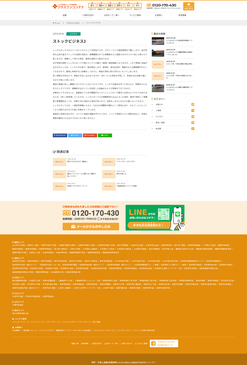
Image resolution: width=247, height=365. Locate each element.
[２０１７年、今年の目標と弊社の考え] (173, 64)
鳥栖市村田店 (135, 288)
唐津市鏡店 (200, 280)
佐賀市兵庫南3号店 (208, 284)
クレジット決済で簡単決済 (144, 330)
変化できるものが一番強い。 (78, 161)
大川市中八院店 (18, 245)
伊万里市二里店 (18, 284)
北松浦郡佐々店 (57, 272)
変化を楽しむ (122, 173)
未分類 (174, 128)
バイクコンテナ (69, 321)
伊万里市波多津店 (50, 284)
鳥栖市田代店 (148, 288)
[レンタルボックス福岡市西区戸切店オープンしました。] (173, 52)
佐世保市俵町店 (115, 268)
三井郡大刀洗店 (209, 245)
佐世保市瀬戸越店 (70, 264)
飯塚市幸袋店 (223, 245)
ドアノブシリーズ (53, 321)
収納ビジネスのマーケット (77, 186)
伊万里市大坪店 (34, 284)
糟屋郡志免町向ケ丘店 (185, 249)
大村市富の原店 (153, 261)
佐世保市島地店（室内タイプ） (92, 264)
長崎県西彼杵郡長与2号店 (22, 272)
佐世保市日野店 (225, 264)
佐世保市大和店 (36, 268)
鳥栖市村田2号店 (163, 288)
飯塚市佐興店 (31, 249)
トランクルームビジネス (126, 161)
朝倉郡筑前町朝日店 (111, 252)
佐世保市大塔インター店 (50, 264)
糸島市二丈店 (34, 252)
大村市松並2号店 (138, 261)
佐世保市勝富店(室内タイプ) (192, 261)
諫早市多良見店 (60, 261)
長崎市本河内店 (18, 261)
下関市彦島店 (17, 305)
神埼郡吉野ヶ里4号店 (168, 280)
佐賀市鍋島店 (78, 284)
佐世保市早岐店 (82, 268)
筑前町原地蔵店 (194, 245)
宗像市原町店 (166, 245)
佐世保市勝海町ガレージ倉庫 (146, 264)
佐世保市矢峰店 (195, 264)
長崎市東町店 (33, 261)
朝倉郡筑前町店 (93, 252)
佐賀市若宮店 (91, 284)
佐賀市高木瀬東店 (134, 284)
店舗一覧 (75, 343)
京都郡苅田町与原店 (67, 245)
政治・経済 (175, 122)
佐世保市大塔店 (52, 268)
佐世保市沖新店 (190, 268)
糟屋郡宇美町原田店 (204, 249)
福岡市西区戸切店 (19, 252)
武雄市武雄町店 (49, 280)
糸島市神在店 (61, 252)
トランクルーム (84, 321)
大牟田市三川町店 (107, 249)
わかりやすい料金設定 (82, 330)
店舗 (65, 16)
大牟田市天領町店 (124, 249)
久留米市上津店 (137, 245)
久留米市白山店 (152, 245)
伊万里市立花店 (227, 280)
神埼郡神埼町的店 (186, 280)
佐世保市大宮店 (67, 268)
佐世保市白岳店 (145, 268)
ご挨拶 (174, 110)
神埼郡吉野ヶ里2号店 (128, 280)
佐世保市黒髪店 (130, 268)
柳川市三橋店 (179, 245)
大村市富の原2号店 (170, 261)
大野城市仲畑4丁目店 (106, 245)
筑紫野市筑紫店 (45, 249)
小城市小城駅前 (64, 288)
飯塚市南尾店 (17, 249)
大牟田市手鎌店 (140, 249)
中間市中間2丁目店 (48, 245)
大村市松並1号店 (122, 261)
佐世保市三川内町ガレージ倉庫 (173, 264)
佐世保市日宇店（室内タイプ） (25, 264)
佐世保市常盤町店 (213, 261)
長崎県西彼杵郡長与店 (208, 268)
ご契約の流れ (88, 16)
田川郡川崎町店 (60, 249)
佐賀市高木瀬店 (49, 288)
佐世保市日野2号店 (20, 268)
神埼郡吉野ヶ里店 (110, 280)
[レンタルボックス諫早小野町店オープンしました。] (173, 87)
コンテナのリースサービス (104, 330)
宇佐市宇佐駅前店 (33, 296)
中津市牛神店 (17, 296)
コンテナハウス (124, 330)
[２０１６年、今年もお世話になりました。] (173, 76)
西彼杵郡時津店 (42, 272)
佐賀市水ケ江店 (150, 284)
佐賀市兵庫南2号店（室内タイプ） (26, 288)
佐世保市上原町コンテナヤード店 (168, 268)
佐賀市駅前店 (65, 284)
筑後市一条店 (33, 245)
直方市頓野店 (154, 249)
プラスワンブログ (46, 330)
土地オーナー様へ (111, 16)
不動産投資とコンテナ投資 (127, 186)
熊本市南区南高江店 (20, 313)
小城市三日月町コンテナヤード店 (86, 288)
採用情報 (182, 16)
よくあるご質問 (141, 343)
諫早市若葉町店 (106, 261)
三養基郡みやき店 (65, 280)
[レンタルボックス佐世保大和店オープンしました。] (173, 41)
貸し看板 (96, 321)
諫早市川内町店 (75, 261)
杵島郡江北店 (34, 280)
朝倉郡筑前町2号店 (77, 252)
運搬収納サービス (63, 330)
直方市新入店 (167, 249)
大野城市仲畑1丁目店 (86, 245)
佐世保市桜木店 (210, 264)
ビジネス (73, 34)
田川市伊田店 (122, 245)
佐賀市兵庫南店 (225, 284)
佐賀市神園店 (105, 284)
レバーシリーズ (37, 321)
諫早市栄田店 (46, 261)
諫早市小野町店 (91, 261)
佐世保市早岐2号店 (99, 268)
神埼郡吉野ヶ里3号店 (148, 280)
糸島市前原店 (48, 252)
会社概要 (16, 330)
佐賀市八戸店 (118, 284)
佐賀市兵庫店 (177, 284)
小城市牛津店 (108, 288)
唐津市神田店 (213, 280)
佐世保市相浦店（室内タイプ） (120, 264)
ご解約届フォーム (29, 330)
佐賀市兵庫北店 (192, 284)
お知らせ (175, 104)
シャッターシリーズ (20, 321)
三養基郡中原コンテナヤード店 (87, 280)
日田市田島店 (48, 296)
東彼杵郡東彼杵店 (73, 272)
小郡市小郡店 (74, 249)
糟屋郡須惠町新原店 (223, 249)
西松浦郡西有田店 (19, 280)
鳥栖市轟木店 (121, 288)
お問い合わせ (126, 343)
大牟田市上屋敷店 (90, 249)
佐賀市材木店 (164, 284)
